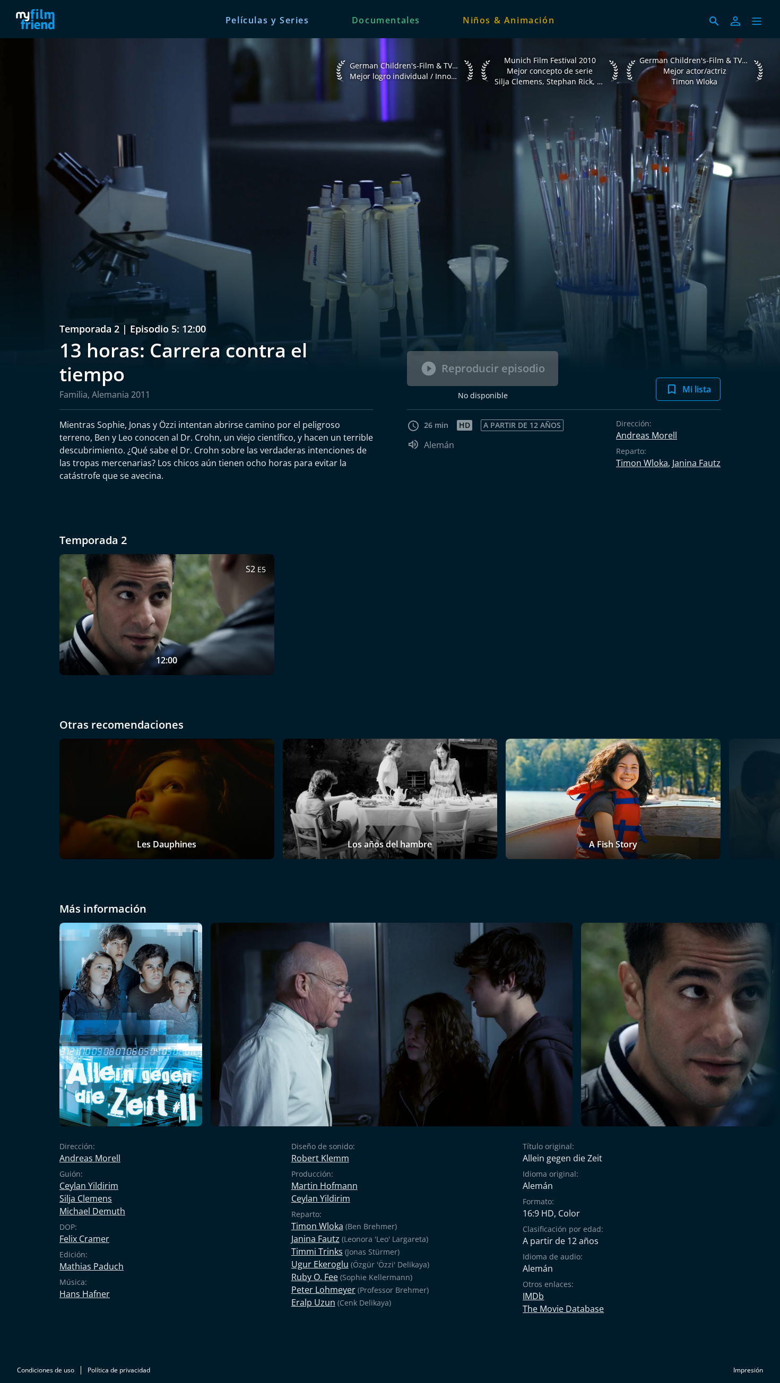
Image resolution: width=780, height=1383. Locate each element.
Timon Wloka (642, 463)
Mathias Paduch (91, 1266)
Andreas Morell (646, 435)
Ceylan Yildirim (88, 1186)
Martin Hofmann (324, 1186)
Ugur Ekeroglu (320, 1264)
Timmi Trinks (317, 1251)
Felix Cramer (84, 1239)
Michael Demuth (92, 1211)
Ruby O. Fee (314, 1277)
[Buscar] (714, 21)
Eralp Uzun (313, 1302)
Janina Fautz (696, 463)
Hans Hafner (84, 1294)
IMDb (533, 1296)
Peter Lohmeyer (323, 1290)
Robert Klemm (320, 1158)
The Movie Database (563, 1309)
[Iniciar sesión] (735, 21)
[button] (756, 21)
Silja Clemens (85, 1198)
